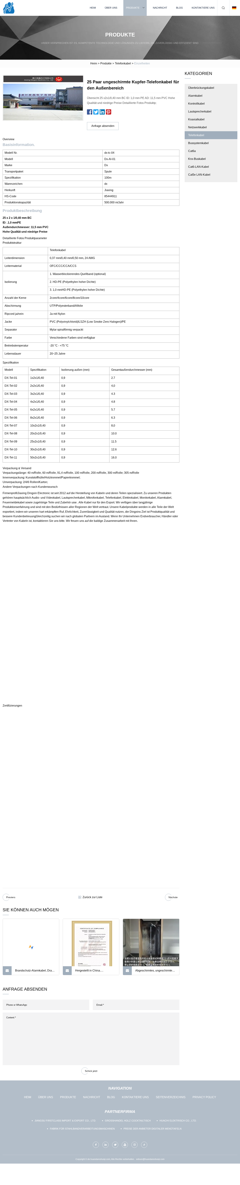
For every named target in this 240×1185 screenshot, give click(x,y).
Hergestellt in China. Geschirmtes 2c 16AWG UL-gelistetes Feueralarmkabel (92, 972)
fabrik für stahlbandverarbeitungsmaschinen (82, 1128)
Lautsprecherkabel (199, 111)
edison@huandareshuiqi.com (150, 1159)
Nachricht (160, 7)
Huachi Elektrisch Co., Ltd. (178, 1120)
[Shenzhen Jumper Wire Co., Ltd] (9, 8)
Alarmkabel (195, 95)
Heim (93, 7)
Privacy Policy (204, 1097)
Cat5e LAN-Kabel (199, 174)
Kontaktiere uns (203, 7)
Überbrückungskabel (201, 87)
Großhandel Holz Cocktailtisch (128, 1120)
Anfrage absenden (102, 125)
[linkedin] (105, 1145)
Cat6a (192, 150)
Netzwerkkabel (197, 127)
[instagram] (134, 1145)
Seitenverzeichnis (171, 1097)
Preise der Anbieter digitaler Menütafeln (152, 1128)
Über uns (111, 7)
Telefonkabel (123, 63)
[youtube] (125, 1145)
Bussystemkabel (198, 143)
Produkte (133, 7)
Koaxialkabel (196, 119)
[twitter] (115, 1145)
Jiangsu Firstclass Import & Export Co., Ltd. (65, 1120)
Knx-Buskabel (197, 158)
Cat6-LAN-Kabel (198, 166)
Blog (179, 7)
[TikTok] (144, 1145)
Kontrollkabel (196, 103)
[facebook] (96, 1145)
